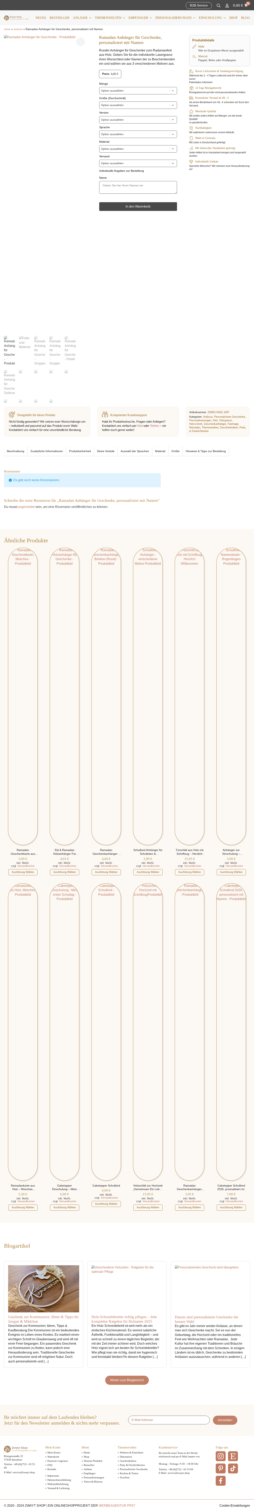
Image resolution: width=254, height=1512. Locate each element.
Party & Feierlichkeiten (132, 1465)
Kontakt (51, 1469)
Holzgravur (225, 420)
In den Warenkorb (138, 206)
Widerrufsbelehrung (58, 1484)
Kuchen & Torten (129, 1473)
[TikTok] (233, 1468)
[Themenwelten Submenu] (123, 17)
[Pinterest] (221, 1468)
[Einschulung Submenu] (224, 17)
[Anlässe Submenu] (89, 17)
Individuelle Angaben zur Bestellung (121, 170)
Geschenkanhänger (215, 423)
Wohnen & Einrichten (131, 1452)
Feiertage (233, 423)
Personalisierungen (173, 17)
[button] (80, 41)
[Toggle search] (218, 5)
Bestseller (59, 17)
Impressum (53, 1475)
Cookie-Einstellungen (234, 1505)
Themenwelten (108, 17)
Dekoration (126, 1456)
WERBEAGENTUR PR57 (117, 1505)
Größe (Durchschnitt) (112, 98)
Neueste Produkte (93, 1461)
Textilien (125, 1477)
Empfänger (138, 17)
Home (7, 29)
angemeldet (26, 506)
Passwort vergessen (57, 1461)
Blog (245, 17)
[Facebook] (221, 1481)
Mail (140, 425)
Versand (104, 156)
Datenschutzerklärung (59, 1480)
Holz (215, 420)
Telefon (154, 425)
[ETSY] (233, 1456)
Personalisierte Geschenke (229, 416)
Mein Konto (54, 1452)
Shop (233, 17)
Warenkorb (53, 1456)
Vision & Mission (93, 1481)
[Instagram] (221, 1456)
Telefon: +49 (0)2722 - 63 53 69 (176, 1469)
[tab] (15, 451)
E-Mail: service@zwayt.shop (19, 1472)
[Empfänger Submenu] (150, 17)
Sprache (104, 127)
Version (104, 112)
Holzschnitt (195, 423)
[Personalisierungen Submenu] (193, 17)
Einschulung (210, 17)
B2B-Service (199, 5)
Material (104, 141)
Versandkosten (26, 865)
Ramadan (194, 427)
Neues (41, 17)
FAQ (49, 1465)
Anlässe (80, 17)
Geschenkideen (229, 427)
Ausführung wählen (23, 872)
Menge (103, 83)
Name (103, 177)
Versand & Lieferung (58, 1488)
